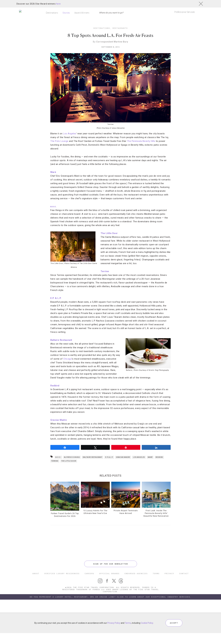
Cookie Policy (147, 623)
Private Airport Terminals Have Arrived (126, 512)
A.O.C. (58, 457)
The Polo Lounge (59, 141)
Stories (66, 13)
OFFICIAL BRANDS (109, 573)
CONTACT (184, 573)
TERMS (156, 573)
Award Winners (81, 13)
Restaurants (120, 28)
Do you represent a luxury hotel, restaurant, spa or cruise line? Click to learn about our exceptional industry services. (110, 597)
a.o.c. (53, 206)
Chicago (67, 358)
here (58, 4)
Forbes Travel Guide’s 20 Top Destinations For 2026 (65, 514)
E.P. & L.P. (55, 298)
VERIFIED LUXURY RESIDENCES (62, 573)
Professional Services (184, 12)
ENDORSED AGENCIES (136, 573)
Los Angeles (69, 133)
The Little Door (109, 233)
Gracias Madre (58, 420)
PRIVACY (169, 573)
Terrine (105, 271)
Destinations (52, 13)
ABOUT (35, 573)
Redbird (54, 385)
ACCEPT (174, 623)
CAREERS (89, 573)
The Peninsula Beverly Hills (141, 141)
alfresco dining (72, 457)
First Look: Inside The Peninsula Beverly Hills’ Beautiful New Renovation (156, 513)
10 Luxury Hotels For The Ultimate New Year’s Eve (95, 512)
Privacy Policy (113, 623)
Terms (128, 623)
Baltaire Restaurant (61, 340)
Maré (150, 457)
